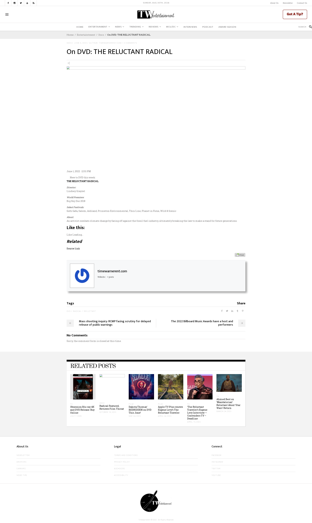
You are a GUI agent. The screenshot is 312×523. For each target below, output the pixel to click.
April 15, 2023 (194, 422)
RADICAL (77, 311)
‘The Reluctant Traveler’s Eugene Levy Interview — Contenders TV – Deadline (197, 412)
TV (71, 404)
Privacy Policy (122, 462)
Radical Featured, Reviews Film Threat (111, 407)
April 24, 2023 (164, 416)
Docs (101, 34)
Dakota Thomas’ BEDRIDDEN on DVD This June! (140, 409)
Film (131, 404)
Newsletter (288, 3)
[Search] (309, 26)
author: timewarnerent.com (105, 43)
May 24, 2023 (135, 416)
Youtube (216, 475)
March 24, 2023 (223, 411)
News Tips (22, 475)
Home (70, 34)
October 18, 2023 (107, 412)
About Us (274, 3)
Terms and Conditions (126, 455)
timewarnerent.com (112, 271)
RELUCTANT (90, 311)
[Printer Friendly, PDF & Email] (240, 254)
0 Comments (130, 43)
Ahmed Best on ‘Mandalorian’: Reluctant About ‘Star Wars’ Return (228, 404)
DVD (69, 311)
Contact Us (302, 3)
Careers (21, 469)
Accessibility (121, 475)
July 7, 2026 (76, 416)
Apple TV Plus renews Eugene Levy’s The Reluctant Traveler (170, 409)
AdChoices (119, 469)
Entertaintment (86, 34)
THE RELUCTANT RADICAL (82, 181)
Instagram (217, 462)
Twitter (216, 469)
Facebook (216, 455)
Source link (73, 248)
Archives (21, 462)
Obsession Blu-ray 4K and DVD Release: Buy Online (82, 409)
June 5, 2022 (80, 43)
